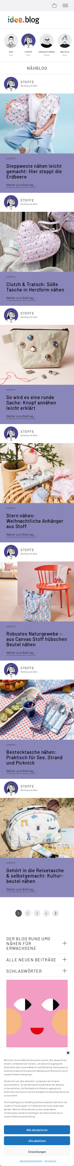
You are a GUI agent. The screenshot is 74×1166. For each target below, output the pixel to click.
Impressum (50, 1160)
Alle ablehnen (37, 1141)
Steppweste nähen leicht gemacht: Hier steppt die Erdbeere (34, 171)
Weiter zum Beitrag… (21, 185)
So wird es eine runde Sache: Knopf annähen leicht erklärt (31, 402)
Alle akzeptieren (37, 1130)
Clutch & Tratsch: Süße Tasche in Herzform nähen (35, 286)
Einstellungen (37, 1151)
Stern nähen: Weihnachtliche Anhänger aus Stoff (35, 521)
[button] (68, 1052)
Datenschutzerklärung (31, 1160)
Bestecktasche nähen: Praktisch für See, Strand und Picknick (34, 757)
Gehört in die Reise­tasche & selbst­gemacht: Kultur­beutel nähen (35, 875)
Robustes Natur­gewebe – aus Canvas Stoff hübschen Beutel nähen (36, 639)
